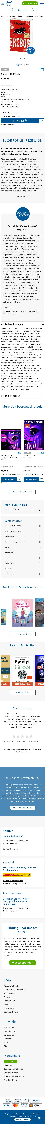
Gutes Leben (9, 1031)
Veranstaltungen (11, 1073)
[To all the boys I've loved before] (22, 611)
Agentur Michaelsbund (14, 1076)
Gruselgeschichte (10, 574)
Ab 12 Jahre (8, 569)
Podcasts (8, 1039)
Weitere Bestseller (22, 692)
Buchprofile (9, 1008)
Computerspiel (9, 553)
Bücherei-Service (11, 1012)
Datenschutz (21, 1114)
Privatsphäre (34, 1114)
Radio (6, 1042)
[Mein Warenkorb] (32, 10)
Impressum (10, 1114)
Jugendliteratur (9, 563)
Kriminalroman (9, 537)
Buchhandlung (10, 1080)
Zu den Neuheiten (22, 634)
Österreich (8, 558)
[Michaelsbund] (6, 4)
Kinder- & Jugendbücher (14, 990)
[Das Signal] (34, 434)
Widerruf (27, 1117)
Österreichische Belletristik (13, 526)
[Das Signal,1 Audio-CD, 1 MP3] (11, 434)
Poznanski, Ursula (10, 74)
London (7, 547)
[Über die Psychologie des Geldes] (22, 669)
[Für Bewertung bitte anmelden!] (7, 86)
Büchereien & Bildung (13, 1069)
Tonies (7, 997)
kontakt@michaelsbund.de (16, 841)
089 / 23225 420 (12, 911)
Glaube (7, 1004)
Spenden (11, 1062)
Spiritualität (9, 1035)
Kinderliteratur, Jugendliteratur (14, 542)
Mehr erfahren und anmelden (22, 808)
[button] (20, 58)
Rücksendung (23, 884)
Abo (6, 1046)
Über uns (8, 1065)
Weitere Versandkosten (13, 881)
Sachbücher (9, 993)
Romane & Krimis (11, 986)
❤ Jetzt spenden (30, 3)
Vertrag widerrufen (22, 1119)
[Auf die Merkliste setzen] (41, 120)
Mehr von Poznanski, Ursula (22, 492)
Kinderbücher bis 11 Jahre (12, 510)
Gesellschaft (9, 1027)
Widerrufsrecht (9, 884)
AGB (34, 1117)
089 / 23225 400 (12, 843)
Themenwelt (9, 1001)
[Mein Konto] (19, 10)
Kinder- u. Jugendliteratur (13, 531)
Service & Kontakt (10, 849)
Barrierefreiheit (15, 1117)
